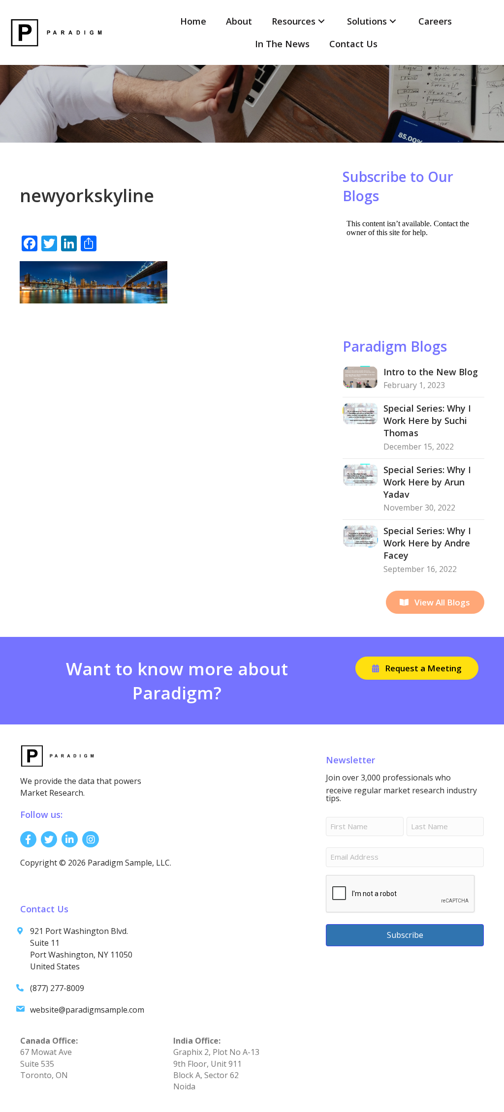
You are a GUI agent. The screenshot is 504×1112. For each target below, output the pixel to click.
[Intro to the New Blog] (360, 376)
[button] (321, 21)
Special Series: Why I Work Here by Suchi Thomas (427, 420)
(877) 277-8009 (57, 988)
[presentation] (400, 894)
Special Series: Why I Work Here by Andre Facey (427, 543)
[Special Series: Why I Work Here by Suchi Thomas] (360, 412)
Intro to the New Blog (430, 372)
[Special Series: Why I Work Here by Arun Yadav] (360, 474)
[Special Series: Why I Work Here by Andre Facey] (360, 535)
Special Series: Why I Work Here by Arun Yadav (427, 482)
